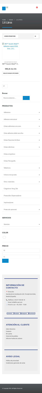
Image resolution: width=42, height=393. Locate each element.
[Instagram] (35, 2)
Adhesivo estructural (10, 119)
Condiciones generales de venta (15, 363)
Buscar (26, 98)
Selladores (7, 168)
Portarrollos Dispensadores (12, 195)
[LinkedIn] (38, 2)
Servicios (7, 224)
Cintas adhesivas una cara (12, 126)
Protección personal (10, 209)
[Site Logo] (11, 8)
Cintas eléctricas (9, 147)
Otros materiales (9, 182)
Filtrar (5, 261)
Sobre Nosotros (10, 329)
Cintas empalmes (9, 154)
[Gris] (4, 237)
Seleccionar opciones (10, 73)
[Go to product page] (10, 51)
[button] (4, 8)
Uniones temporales (10, 175)
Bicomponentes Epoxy (11, 62)
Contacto (8, 331)
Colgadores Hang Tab (11, 188)
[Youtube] (33, 2)
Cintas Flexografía (10, 161)
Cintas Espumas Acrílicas (12, 140)
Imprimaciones (8, 202)
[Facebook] (30, 2)
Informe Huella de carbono (14, 338)
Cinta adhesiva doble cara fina (13, 133)
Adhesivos (7, 112)
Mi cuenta (9, 334)
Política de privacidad (12, 360)
